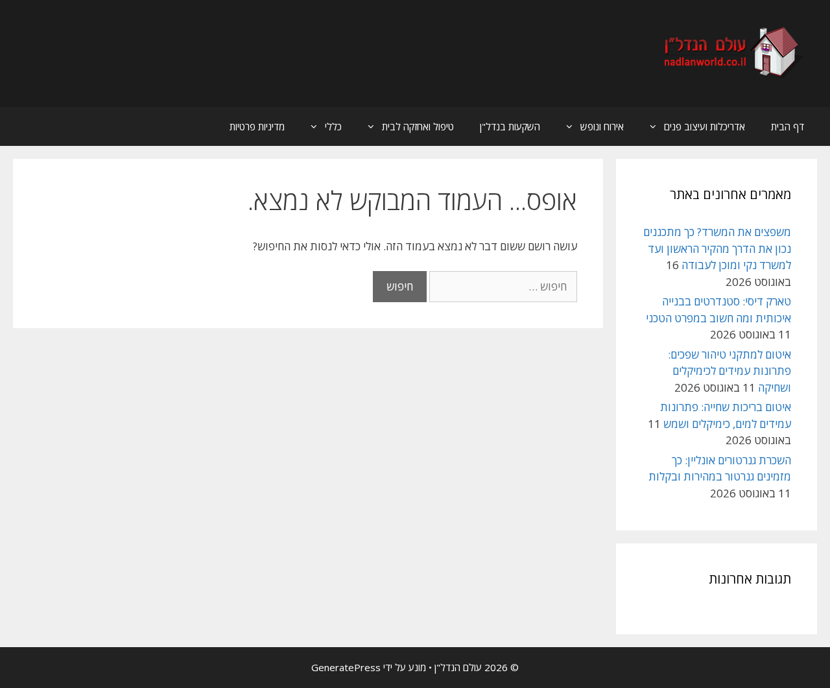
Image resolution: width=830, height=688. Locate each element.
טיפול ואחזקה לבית (418, 126)
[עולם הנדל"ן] (731, 52)
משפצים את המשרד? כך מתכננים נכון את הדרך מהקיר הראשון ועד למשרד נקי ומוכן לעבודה (717, 248)
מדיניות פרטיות (257, 126)
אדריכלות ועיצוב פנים (704, 126)
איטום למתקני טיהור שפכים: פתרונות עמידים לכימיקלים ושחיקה (729, 371)
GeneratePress (346, 667)
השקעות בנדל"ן (510, 126)
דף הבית (787, 126)
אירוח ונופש (602, 126)
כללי (333, 126)
